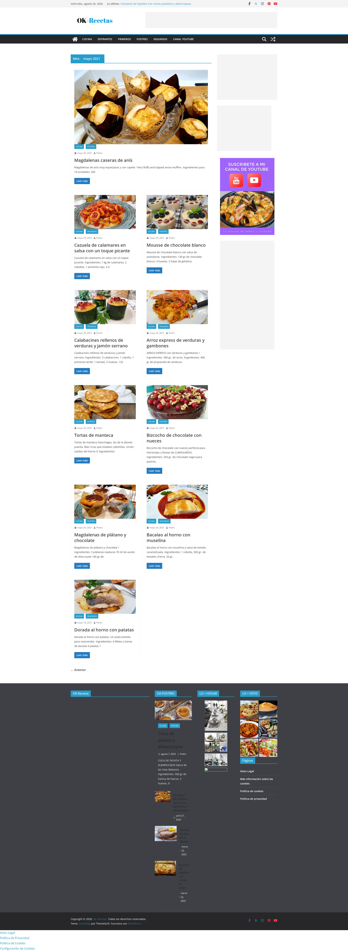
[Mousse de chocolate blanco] (177, 212)
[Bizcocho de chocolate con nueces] (177, 402)
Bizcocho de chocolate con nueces (174, 438)
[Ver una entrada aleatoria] (273, 39)
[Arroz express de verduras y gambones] (177, 307)
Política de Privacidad (14, 938)
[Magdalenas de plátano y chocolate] (105, 502)
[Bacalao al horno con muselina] (177, 502)
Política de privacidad (253, 798)
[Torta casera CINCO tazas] (268, 710)
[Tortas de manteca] (105, 402)
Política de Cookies (13, 943)
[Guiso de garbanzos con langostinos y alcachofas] (249, 729)
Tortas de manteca (93, 435)
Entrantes (105, 39)
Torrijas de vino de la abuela (184, 835)
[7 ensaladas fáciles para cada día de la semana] (268, 748)
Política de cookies (251, 791)
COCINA (87, 39)
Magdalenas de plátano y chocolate (100, 537)
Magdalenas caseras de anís (103, 160)
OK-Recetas (81, 693)
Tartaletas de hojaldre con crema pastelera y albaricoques (155, 4)
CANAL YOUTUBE (183, 39)
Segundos (160, 39)
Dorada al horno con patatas (104, 630)
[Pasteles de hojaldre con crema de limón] (165, 883)
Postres (142, 39)
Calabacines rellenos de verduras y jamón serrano (101, 343)
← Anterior (78, 670)
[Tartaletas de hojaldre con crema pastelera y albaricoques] (163, 807)
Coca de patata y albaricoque (170, 739)
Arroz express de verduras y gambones (175, 343)
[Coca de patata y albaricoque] (173, 710)
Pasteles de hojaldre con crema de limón (184, 876)
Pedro (99, 153)
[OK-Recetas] (75, 39)
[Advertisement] (211, 20)
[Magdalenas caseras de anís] (141, 107)
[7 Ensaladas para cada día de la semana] (249, 748)
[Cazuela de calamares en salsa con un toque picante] (105, 212)
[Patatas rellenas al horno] (249, 710)
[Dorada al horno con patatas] (105, 597)
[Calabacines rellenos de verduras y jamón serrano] (105, 307)
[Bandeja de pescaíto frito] (268, 729)
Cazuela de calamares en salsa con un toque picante (102, 248)
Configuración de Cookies (17, 948)
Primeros (124, 39)
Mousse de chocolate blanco (176, 245)
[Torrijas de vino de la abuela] (166, 842)
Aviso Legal (247, 771)
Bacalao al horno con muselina (168, 537)
